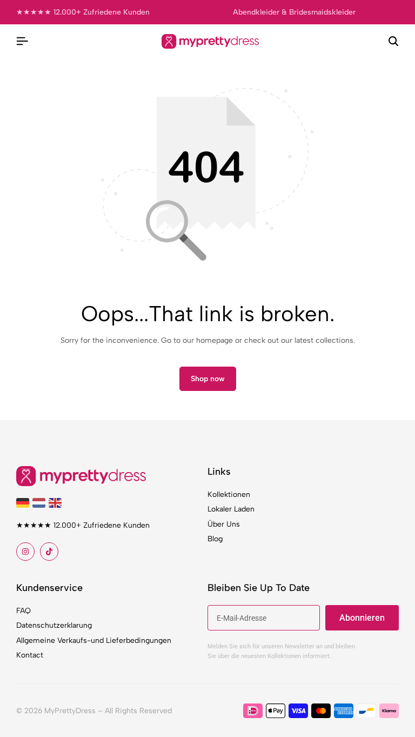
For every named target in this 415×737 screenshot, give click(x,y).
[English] (57, 502)
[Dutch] (40, 502)
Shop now (208, 378)
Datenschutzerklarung (54, 625)
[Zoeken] (393, 41)
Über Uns (224, 524)
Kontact (29, 655)
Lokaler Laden (231, 509)
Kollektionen (229, 494)
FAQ (23, 610)
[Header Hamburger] (22, 41)
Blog (215, 538)
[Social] (25, 551)
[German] (24, 502)
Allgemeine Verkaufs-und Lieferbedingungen (93, 640)
